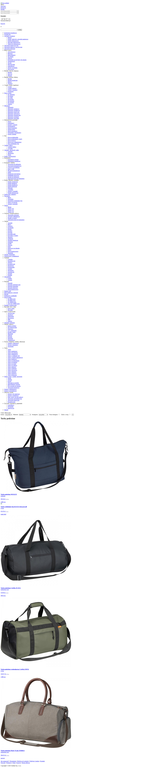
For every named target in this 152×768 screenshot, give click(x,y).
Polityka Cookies (34, 761)
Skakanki (10, 338)
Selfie (9, 172)
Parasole (10, 283)
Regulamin (13, 761)
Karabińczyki (11, 261)
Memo (9, 207)
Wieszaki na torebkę (13, 383)
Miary (9, 197)
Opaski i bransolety (9, 254)
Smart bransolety (12, 128)
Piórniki (10, 337)
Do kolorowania (12, 327)
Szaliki (10, 243)
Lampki (10, 280)
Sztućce (10, 104)
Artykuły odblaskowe (14, 216)
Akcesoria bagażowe (13, 387)
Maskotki (10, 334)
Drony (9, 121)
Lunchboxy (11, 405)
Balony (10, 37)
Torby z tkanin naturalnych (15, 357)
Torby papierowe (12, 351)
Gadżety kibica (8, 145)
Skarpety (10, 237)
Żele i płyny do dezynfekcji (15, 397)
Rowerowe (11, 318)
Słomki (6, 410)
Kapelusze (11, 91)
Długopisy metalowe (13, 109)
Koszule (10, 232)
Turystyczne (11, 313)
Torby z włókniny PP (14, 356)
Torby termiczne (12, 375)
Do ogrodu (11, 102)
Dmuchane (11, 316)
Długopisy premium (13, 117)
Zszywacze (11, 69)
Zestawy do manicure (14, 394)
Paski (9, 246)
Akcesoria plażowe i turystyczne (13, 47)
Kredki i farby (12, 332)
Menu (2, 4)
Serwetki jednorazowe (14, 42)
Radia (9, 155)
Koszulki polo (12, 234)
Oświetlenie (7, 277)
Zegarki (10, 273)
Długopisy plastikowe (14, 110)
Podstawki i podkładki (10, 296)
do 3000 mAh (11, 299)
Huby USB (11, 169)
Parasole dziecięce (13, 288)
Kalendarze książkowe (10, 33)
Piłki (9, 319)
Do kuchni (11, 99)
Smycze (10, 74)
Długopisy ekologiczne (14, 115)
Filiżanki (10, 188)
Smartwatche (11, 129)
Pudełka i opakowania (10, 305)
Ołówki (10, 58)
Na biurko (10, 56)
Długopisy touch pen (13, 112)
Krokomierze (11, 126)
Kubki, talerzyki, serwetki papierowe (18, 39)
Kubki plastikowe (13, 185)
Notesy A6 (11, 208)
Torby (9, 349)
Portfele (10, 275)
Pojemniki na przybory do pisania (17, 60)
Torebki (10, 269)
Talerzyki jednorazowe (14, 44)
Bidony (10, 82)
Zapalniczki (11, 272)
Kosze (9, 381)
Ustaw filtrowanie (6, 413)
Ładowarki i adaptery (10, 194)
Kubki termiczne (12, 186)
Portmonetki (11, 267)
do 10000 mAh (12, 302)
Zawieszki (10, 346)
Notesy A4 (11, 212)
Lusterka (10, 259)
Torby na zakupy (12, 365)
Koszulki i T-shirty (13, 235)
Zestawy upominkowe (10, 391)
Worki (9, 378)
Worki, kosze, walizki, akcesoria (13, 376)
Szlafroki (10, 242)
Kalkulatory (11, 123)
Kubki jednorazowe (13, 41)
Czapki (10, 86)
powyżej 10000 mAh (14, 303)
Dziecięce (10, 329)
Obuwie (10, 245)
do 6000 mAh (11, 300)
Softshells (10, 239)
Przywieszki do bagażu (14, 386)
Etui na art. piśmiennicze (14, 142)
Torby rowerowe (12, 370)
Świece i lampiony (13, 345)
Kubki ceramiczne (13, 181)
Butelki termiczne (13, 80)
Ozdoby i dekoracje (13, 343)
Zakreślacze (11, 66)
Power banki (7, 297)
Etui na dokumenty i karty (15, 139)
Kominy (10, 231)
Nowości (3, 6)
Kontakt (42, 761)
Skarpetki (10, 253)
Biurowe (10, 53)
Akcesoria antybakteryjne (15, 398)
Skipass (10, 75)
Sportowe (10, 315)
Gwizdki (10, 148)
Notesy (6, 205)
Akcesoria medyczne (13, 400)
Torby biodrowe (12, 359)
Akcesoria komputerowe (14, 166)
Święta (2, 9)
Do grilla (10, 98)
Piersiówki (11, 265)
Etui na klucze (12, 140)
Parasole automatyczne (14, 284)
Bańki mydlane (12, 326)
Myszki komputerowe (14, 170)
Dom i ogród (7, 93)
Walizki (10, 379)
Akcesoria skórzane (9, 48)
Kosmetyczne (11, 402)
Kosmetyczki (11, 264)
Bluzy (9, 224)
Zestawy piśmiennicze (10, 389)
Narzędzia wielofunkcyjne (15, 201)
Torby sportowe (12, 373)
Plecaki (6, 294)
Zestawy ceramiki (13, 191)
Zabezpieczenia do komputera (16, 178)
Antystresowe (11, 52)
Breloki (10, 72)
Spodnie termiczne (13, 240)
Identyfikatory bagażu (14, 384)
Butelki (10, 79)
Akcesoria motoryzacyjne (11, 45)
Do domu (10, 96)
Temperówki (11, 61)
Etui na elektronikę (13, 137)
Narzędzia (7, 196)
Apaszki (10, 223)
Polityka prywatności (23, 761)
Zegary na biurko (12, 67)
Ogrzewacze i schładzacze (11, 256)
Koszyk (3, 23)
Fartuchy (10, 226)
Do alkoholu (11, 94)
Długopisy (7, 105)
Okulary (10, 262)
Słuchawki (11, 153)
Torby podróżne (12, 368)
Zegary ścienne (12, 134)
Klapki (10, 229)
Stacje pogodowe (12, 131)
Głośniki (10, 151)
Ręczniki (10, 310)
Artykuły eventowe (9, 36)
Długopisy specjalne (13, 118)
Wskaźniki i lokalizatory (14, 132)
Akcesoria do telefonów (14, 164)
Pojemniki (10, 406)
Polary (9, 250)
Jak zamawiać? (5, 761)
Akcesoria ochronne (13, 215)
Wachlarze (11, 270)
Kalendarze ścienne (13, 159)
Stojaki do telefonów (13, 177)
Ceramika (10, 189)
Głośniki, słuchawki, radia (11, 150)
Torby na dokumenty (13, 360)
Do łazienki (11, 101)
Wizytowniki (11, 64)
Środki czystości (12, 218)
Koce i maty (11, 308)
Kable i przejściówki (10, 156)
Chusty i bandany (13, 90)
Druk (14, 763)
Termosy (10, 83)
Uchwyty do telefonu (14, 167)
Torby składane (12, 372)
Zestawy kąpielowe (13, 395)
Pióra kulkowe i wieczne (11, 292)
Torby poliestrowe (13, 354)
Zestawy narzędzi (13, 204)
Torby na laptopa (12, 362)
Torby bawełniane (13, 353)
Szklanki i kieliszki (9, 322)
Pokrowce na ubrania (14, 248)
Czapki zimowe (12, 88)
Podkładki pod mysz (13, 175)
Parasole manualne (13, 286)
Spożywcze (11, 408)
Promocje (3, 8)
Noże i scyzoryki (12, 202)
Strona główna (26, 763)
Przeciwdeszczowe (13, 251)
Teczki (9, 63)
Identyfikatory (12, 55)
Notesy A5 (11, 210)
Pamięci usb (7, 291)
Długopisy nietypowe (14, 113)
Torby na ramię (12, 364)
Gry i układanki (12, 330)
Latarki (10, 278)
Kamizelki (10, 227)
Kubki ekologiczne (13, 193)
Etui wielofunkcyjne (13, 143)
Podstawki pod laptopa (14, 174)
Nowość (3, 763)
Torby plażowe (12, 367)
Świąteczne (7, 34)
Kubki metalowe (12, 183)
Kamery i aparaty (12, 124)
